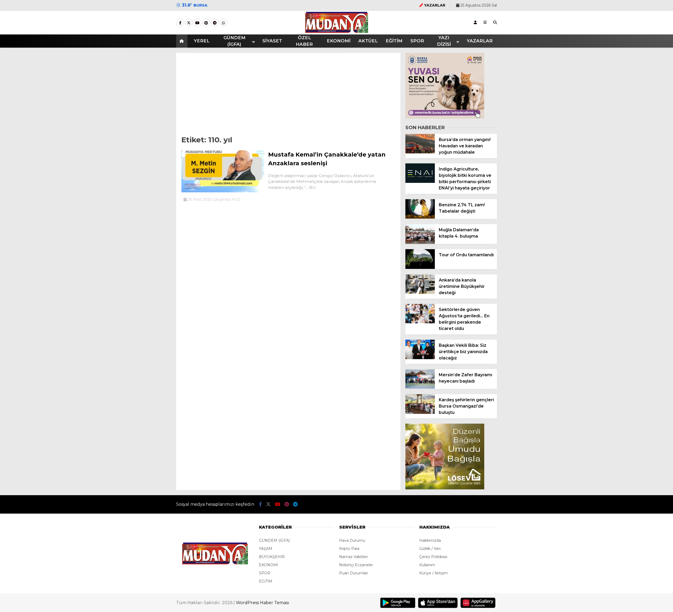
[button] (183, 41)
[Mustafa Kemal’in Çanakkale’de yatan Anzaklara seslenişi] (222, 191)
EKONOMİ (338, 40)
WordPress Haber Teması (262, 602)
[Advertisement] (288, 92)
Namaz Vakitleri (353, 556)
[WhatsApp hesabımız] (223, 23)
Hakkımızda (430, 540)
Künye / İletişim (433, 573)
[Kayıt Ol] (475, 22)
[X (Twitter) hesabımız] (188, 23)
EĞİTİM (394, 40)
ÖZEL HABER (304, 41)
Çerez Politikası (433, 556)
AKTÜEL (368, 40)
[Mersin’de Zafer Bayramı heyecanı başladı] (420, 387)
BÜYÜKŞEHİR (272, 556)
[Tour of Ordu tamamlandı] (420, 267)
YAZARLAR (480, 40)
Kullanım (427, 565)
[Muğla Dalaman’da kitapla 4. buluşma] (420, 242)
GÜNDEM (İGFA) (234, 41)
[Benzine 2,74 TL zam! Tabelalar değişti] (420, 217)
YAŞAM (265, 548)
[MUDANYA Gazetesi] (336, 31)
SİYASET (272, 40)
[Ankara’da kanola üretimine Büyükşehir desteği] (420, 292)
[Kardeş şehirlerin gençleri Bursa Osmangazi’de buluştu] (420, 412)
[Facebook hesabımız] (180, 23)
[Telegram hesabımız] (214, 23)
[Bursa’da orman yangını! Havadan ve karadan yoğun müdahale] (420, 152)
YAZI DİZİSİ (444, 41)
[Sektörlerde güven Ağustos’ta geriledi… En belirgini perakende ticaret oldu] (420, 322)
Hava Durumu (352, 540)
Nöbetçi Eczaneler (356, 565)
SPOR (417, 40)
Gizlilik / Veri (430, 548)
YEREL (202, 40)
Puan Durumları (353, 573)
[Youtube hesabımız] (197, 23)
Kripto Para (349, 548)
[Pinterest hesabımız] (206, 23)
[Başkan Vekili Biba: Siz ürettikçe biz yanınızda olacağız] (420, 357)
